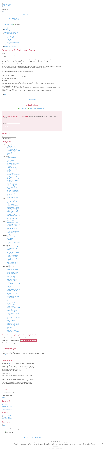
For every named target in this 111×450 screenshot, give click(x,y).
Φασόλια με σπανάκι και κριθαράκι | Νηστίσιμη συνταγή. (13, 269)
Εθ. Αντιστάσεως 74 (14, 18)
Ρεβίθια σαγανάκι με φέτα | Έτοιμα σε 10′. (13, 172)
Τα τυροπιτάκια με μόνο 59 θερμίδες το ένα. (13, 216)
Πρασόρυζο (10, 275)
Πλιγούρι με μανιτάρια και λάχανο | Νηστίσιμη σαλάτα (13, 259)
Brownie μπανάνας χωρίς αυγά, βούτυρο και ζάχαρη (13, 209)
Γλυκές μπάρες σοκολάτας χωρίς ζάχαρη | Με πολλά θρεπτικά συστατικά (13, 289)
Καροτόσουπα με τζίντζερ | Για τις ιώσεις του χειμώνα (13, 285)
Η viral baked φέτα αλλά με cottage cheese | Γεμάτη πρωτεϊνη (13, 176)
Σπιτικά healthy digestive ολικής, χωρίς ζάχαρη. (13, 196)
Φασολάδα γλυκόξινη (12, 310)
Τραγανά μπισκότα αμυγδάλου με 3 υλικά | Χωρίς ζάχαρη (12, 159)
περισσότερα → (5, 354)
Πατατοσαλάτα (10, 327)
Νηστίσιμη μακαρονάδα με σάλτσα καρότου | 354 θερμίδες (13, 248)
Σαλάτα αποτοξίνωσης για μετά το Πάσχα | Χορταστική (13, 238)
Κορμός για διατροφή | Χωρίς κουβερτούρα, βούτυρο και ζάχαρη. (12, 184)
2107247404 (16, 22)
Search (9, 138)
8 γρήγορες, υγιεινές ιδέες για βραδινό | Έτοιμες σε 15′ (13, 225)
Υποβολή (7, 126)
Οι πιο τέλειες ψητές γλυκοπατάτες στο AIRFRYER (12, 320)
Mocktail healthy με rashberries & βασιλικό (12, 200)
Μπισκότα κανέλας (11, 311)
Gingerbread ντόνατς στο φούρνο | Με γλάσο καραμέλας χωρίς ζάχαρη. (13, 330)
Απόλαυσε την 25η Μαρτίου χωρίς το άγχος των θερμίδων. (13, 252)
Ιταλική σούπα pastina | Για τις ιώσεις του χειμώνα (13, 316)
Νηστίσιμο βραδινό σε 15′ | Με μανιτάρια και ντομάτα (13, 264)
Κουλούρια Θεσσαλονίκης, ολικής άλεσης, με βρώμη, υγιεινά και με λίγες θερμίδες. (13, 164)
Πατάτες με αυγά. (11, 155)
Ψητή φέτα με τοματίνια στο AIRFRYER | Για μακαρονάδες (13, 232)
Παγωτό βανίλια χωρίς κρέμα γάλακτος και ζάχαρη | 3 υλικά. (12, 213)
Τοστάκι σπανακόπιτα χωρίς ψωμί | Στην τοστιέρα (12, 281)
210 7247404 (11, 363)
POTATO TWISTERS (11, 147)
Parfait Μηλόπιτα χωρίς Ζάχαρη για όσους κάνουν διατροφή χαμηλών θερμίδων (13, 151)
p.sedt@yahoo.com (8, 24)
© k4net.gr (4, 435)
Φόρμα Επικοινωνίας (7, 409)
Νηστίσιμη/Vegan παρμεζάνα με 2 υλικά (12, 277)
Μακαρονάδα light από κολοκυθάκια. (12, 181)
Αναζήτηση (4, 138)
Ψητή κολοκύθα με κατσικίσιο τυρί (11, 305)
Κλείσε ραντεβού (32, 99)
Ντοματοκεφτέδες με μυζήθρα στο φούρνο (12, 188)
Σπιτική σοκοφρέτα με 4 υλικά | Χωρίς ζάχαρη (12, 272)
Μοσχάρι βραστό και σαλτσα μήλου (12, 294)
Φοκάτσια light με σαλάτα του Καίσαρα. (13, 302)
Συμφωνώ (55, 446)
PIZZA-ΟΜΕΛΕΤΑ (11, 146)
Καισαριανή (16, 19)
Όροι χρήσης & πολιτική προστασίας (32, 437)
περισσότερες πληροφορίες (55, 448)
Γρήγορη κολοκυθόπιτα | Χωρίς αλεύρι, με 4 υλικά (13, 206)
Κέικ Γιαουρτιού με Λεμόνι (13, 179)
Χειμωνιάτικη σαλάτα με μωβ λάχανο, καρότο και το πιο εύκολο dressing (13, 324)
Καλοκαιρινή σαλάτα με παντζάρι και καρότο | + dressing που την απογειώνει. (13, 192)
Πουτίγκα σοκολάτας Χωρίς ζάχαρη (12, 229)
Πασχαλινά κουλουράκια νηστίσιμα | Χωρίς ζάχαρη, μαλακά (13, 242)
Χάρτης (3, 397)
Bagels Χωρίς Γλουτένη (12, 222)
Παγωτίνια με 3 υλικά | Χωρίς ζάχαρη (12, 203)
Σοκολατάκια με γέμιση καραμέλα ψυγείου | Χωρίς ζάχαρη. (13, 169)
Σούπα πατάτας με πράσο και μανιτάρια (13, 297)
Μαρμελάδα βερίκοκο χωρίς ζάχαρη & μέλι (12, 219)
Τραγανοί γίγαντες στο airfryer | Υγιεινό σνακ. (12, 256)
